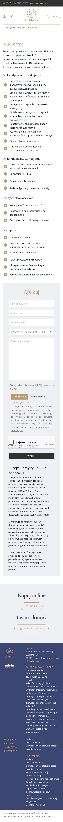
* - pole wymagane (20, 402)
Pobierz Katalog (34, 775)
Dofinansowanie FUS (36, 804)
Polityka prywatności (14, 816)
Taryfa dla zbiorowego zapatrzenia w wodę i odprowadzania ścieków (38, 788)
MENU (54, 15)
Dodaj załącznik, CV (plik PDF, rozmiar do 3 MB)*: (32, 387)
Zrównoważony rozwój (37, 772)
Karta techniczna (34, 795)
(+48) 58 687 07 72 (38, 676)
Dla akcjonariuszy (34, 742)
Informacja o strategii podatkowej (42, 778)
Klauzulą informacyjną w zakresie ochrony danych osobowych (31, 427)
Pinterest (10, 751)
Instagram (10, 747)
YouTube (9, 743)
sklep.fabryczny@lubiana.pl (39, 683)
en (12, 15)
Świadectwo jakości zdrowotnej (41, 798)
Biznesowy (21, 3)
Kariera (21, 27)
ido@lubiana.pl (22, 535)
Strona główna (9, 27)
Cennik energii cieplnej (37, 782)
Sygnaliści (31, 801)
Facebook (10, 739)
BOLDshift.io (47, 816)
